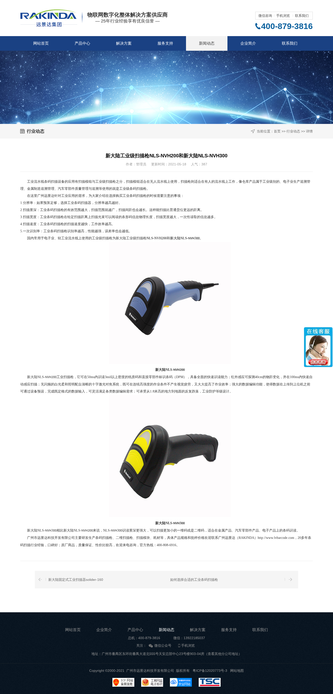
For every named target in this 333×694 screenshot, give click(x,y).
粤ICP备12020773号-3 (210, 671)
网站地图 (237, 671)
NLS (150, 238)
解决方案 (124, 43)
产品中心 (82, 43)
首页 (277, 131)
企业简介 (248, 43)
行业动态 (293, 131)
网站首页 (41, 43)
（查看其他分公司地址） (223, 654)
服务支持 (165, 43)
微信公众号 (162, 645)
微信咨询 (265, 16)
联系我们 (302, 16)
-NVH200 (160, 238)
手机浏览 (283, 16)
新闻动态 (207, 43)
